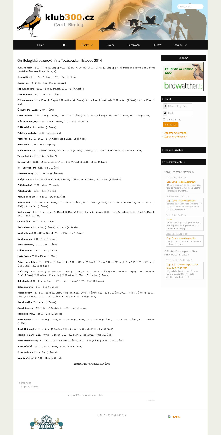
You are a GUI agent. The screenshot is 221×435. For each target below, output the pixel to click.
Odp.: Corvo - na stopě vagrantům (181, 182)
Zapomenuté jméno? (175, 132)
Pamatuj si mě (173, 119)
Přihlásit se (170, 124)
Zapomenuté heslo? (175, 136)
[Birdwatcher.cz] (183, 85)
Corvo (168, 219)
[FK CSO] (183, 70)
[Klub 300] (110, 20)
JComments (151, 400)
